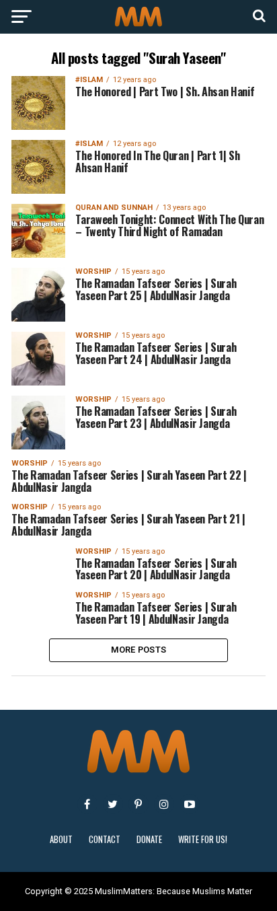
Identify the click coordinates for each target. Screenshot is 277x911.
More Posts (139, 650)
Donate (149, 839)
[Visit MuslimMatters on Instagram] (164, 804)
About (61, 839)
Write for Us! (202, 839)
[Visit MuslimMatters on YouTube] (190, 804)
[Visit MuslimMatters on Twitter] (113, 804)
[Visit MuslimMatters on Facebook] (87, 804)
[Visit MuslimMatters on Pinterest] (138, 804)
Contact (104, 839)
